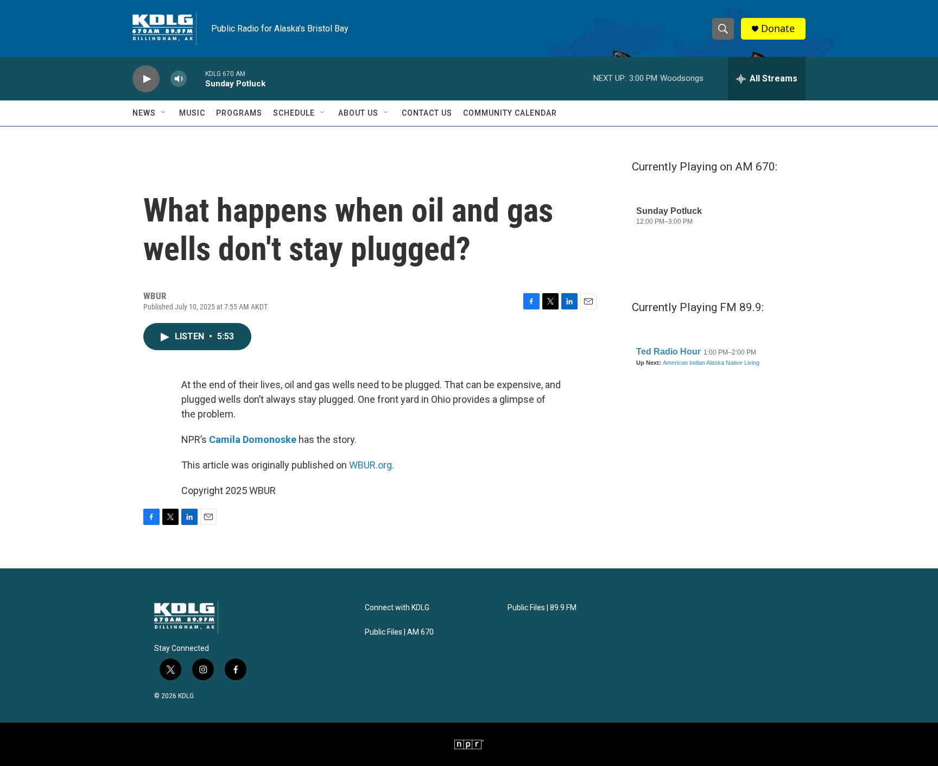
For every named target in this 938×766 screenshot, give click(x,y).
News (144, 113)
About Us (358, 113)
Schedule (294, 113)
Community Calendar (510, 113)
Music (192, 113)
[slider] (196, 78)
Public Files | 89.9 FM (542, 608)
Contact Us (427, 113)
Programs (239, 113)
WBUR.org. (371, 465)
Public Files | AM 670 (399, 632)
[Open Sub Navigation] (164, 113)
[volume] (178, 79)
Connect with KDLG (397, 608)
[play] (146, 79)
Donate (778, 28)
